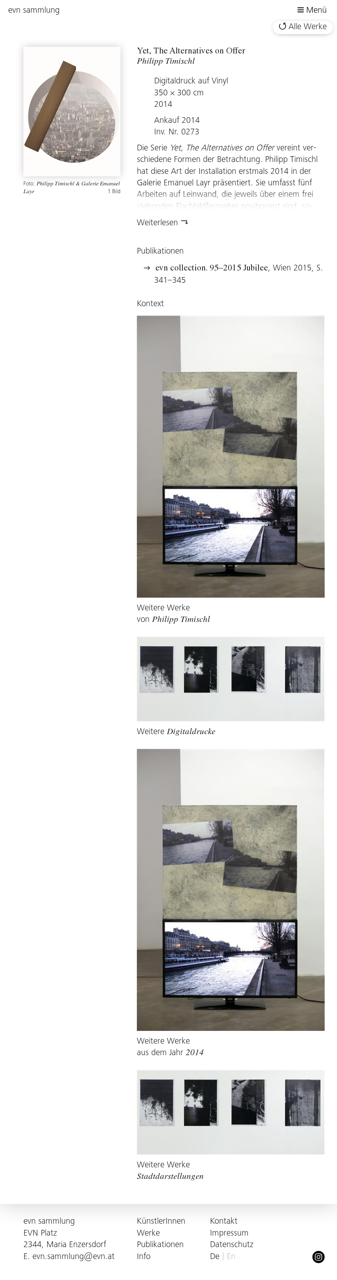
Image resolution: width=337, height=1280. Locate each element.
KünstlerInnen (161, 1222)
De (214, 1257)
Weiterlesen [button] (157, 223)
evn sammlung (34, 11)
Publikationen (160, 1245)
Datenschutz (232, 1245)
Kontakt (224, 1222)
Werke (148, 1233)
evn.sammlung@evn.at (73, 1257)
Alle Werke (308, 27)
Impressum (229, 1233)
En (231, 1257)
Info (143, 1257)
